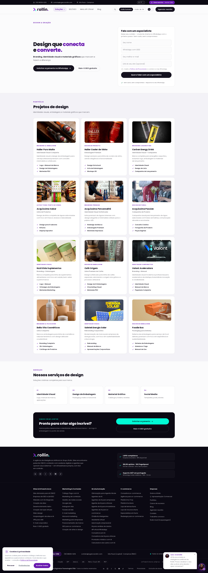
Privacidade (141, 569)
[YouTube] (55, 474)
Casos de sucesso (157, 503)
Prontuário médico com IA (102, 540)
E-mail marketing (69, 513)
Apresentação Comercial (162, 496)
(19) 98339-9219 (41, 2)
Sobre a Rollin (155, 493)
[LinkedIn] (35, 474)
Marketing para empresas (72, 520)
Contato (153, 513)
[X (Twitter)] (50, 474)
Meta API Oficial (87, 9)
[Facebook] (45, 474)
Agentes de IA (97, 496)
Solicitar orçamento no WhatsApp (52, 68)
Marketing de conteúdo (71, 496)
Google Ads (67, 503)
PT (141, 2)
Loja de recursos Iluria (129, 510)
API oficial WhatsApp (99, 530)
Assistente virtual (98, 520)
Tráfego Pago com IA (70, 493)
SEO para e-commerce (71, 526)
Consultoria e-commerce (131, 493)
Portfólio (153, 500)
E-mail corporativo (40, 523)
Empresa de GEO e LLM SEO (43, 496)
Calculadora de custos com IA (103, 543)
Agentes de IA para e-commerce (100, 511)
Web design (38, 513)
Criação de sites (39, 503)
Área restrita (163, 2)
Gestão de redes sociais (72, 500)
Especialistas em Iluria (129, 513)
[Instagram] (40, 474)
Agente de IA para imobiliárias (103, 506)
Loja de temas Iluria (128, 506)
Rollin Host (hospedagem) (160, 520)
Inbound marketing (69, 516)
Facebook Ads (67, 510)
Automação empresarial (101, 523)
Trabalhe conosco (157, 517)
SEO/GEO (72, 9)
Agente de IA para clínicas (102, 503)
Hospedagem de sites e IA (43, 516)
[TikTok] (60, 474)
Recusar (10, 565)
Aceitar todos (42, 565)
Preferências (24, 565)
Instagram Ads (68, 506)
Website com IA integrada (43, 500)
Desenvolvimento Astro (42, 506)
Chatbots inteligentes (100, 516)
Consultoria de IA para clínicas (103, 536)
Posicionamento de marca (72, 523)
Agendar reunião (165, 9)
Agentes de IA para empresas (103, 500)
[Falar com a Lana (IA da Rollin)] (201, 566)
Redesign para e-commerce (132, 516)
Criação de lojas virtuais (42, 510)
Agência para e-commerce (132, 496)
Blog (99, 9)
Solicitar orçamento (141, 421)
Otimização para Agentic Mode (104, 493)
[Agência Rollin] (41, 9)
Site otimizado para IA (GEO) (44, 493)
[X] (115, 568)
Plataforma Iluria (127, 503)
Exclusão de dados (155, 569)
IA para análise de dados (101, 526)
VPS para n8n (38, 520)
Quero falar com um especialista (146, 75)
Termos (130, 569)
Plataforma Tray (127, 500)
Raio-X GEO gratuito (88, 68)
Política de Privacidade (138, 69)
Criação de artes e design (72, 530)
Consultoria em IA (98, 533)
